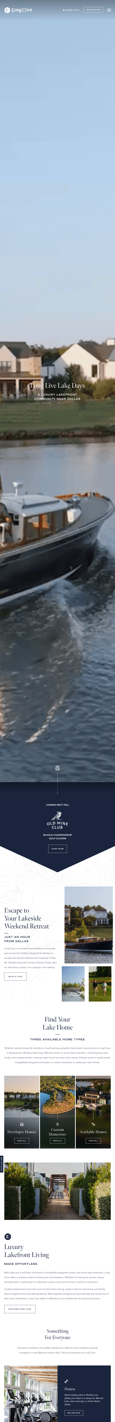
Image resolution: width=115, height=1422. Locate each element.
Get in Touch (1, 1164)
